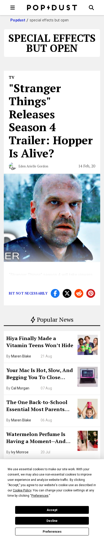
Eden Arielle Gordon (33, 166)
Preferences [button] (39, 495)
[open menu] (12, 7)
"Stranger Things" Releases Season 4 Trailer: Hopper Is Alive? (51, 120)
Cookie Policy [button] (22, 490)
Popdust (17, 20)
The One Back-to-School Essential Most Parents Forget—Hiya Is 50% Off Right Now (36, 406)
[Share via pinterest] (90, 293)
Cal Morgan (20, 388)
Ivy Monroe (20, 452)
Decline (52, 521)
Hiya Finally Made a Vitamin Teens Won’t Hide (39, 342)
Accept (52, 510)
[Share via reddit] (78, 293)
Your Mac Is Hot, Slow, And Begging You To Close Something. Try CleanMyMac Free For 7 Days (39, 374)
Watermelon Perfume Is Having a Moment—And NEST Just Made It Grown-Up (38, 438)
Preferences (52, 531)
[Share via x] (67, 293)
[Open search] (91, 7)
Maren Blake (21, 356)
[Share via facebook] (55, 293)
